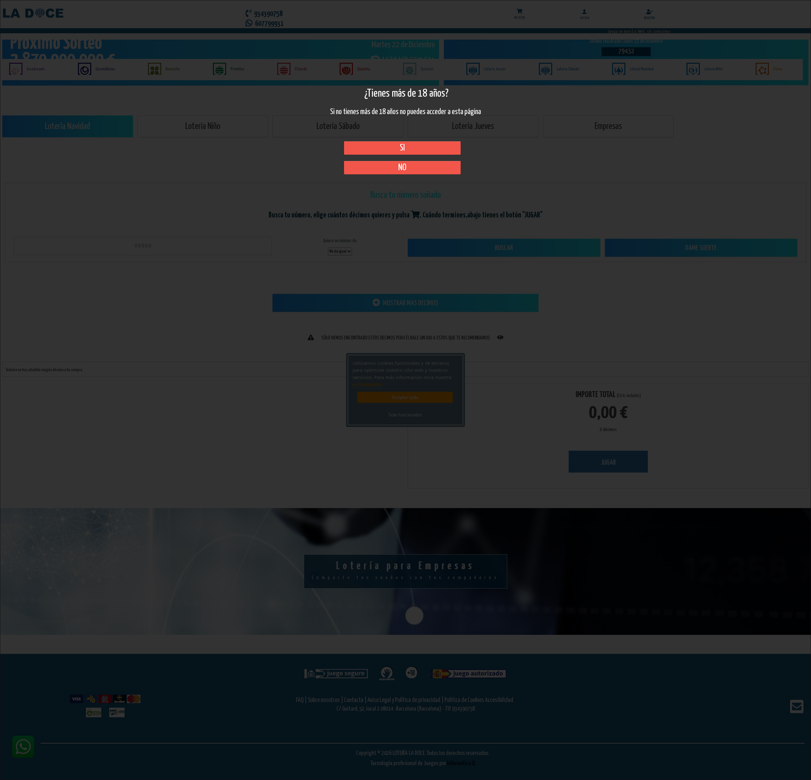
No (402, 167)
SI (402, 148)
